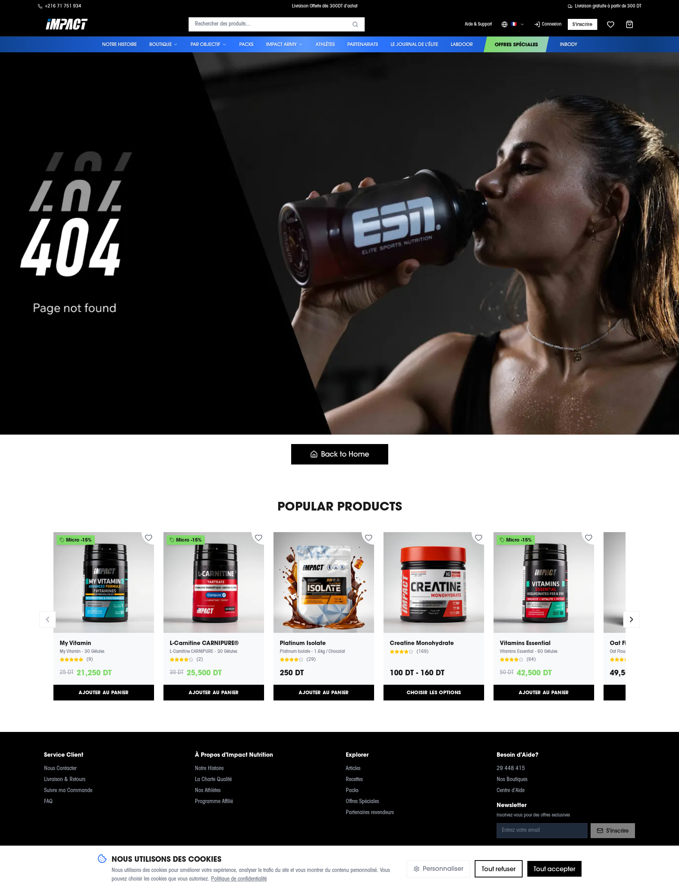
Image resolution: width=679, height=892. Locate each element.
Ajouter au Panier (103, 692)
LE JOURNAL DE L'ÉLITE (414, 44)
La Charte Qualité (213, 779)
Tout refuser (499, 869)
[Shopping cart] (629, 24)
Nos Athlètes (207, 790)
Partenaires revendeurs (370, 812)
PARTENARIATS (362, 44)
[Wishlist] (611, 24)
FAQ (48, 801)
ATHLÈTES (325, 44)
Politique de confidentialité (239, 879)
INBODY (568, 44)
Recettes (354, 779)
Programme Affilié (214, 801)
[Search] (355, 24)
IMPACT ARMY (281, 44)
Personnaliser (443, 868)
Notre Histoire (209, 768)
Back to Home (345, 454)
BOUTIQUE (160, 44)
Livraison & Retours (64, 779)
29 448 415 (511, 768)
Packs (352, 790)
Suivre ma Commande (68, 790)
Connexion (552, 24)
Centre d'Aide (511, 790)
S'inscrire (583, 24)
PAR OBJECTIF (205, 44)
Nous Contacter (60, 768)
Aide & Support (478, 24)
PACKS (246, 44)
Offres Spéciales (362, 801)
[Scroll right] (631, 619)
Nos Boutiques (512, 779)
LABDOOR (462, 44)
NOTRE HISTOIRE (119, 44)
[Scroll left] (47, 619)
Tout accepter (554, 869)
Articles (353, 768)
